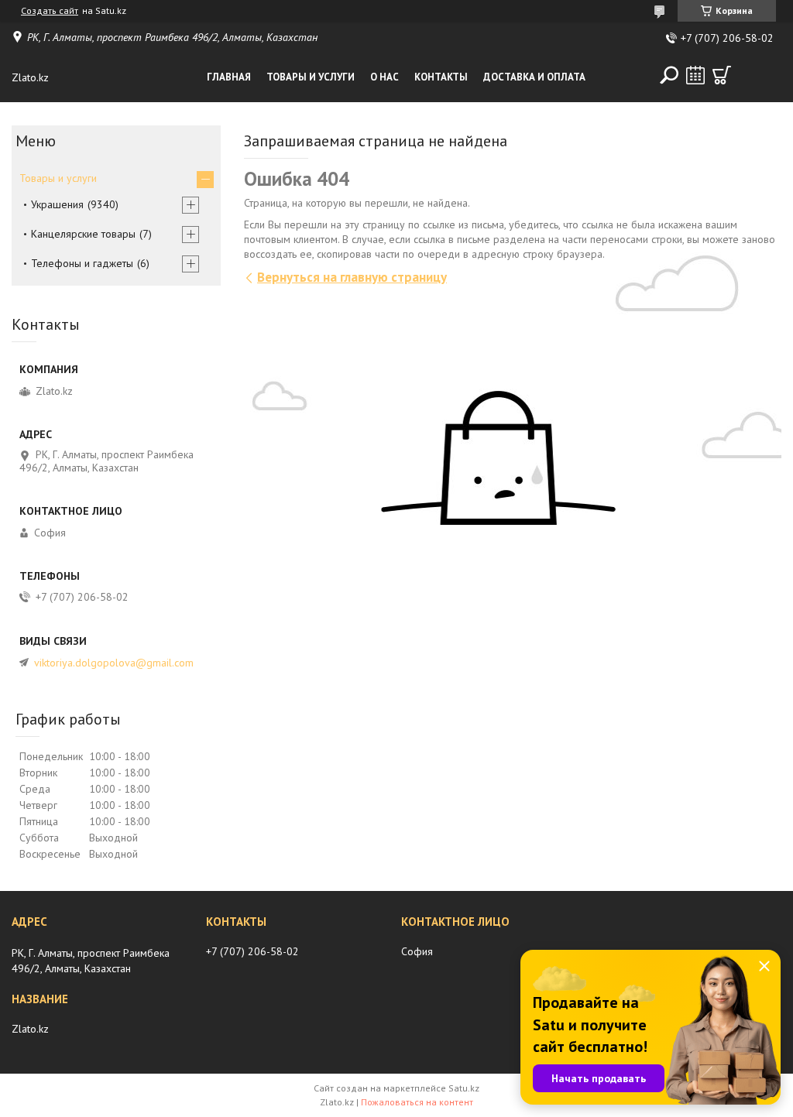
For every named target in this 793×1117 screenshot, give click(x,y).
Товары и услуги (310, 77)
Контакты (441, 77)
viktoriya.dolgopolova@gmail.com (114, 662)
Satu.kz (463, 1088)
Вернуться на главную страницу (352, 277)
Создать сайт (49, 10)
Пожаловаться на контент (417, 1102)
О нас (384, 77)
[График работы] (695, 75)
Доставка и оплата (534, 77)
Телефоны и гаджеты (82, 263)
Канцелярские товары (83, 234)
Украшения (57, 204)
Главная (229, 77)
